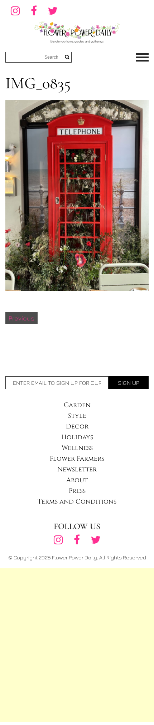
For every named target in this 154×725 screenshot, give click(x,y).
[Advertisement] (77, 645)
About (77, 480)
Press (77, 490)
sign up (128, 382)
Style (77, 415)
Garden (77, 405)
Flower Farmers (77, 458)
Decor (77, 426)
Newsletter (77, 469)
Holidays (77, 437)
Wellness (77, 448)
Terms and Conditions (77, 501)
